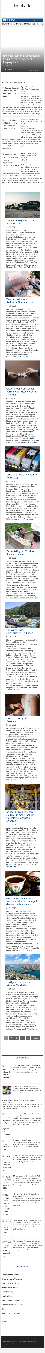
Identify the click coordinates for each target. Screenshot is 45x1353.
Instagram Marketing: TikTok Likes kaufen (27, 1220)
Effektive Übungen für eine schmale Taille (27, 1176)
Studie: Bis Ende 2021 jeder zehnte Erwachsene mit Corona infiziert (31, 121)
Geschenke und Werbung (12, 1279)
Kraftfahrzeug (7, 1292)
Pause (34, 20)
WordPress (31, 1341)
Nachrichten (8, 55)
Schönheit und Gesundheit (12, 1305)
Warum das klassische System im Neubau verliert (20, 301)
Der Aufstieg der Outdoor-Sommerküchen (21, 553)
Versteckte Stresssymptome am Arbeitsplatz (27, 1155)
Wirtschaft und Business (11, 1313)
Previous (37, 20)
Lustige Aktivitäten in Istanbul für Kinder (18, 984)
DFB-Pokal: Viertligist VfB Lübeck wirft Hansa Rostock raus (21, 60)
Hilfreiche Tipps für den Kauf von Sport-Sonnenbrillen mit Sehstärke (26, 1195)
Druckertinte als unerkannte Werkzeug (26, 1086)
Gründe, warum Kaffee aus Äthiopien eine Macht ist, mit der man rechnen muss (22, 901)
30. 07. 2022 (8, 65)
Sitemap (5, 1322)
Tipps (4, 1309)
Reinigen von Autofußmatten (22, 1140)
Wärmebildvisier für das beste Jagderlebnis (27, 1241)
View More (8, 69)
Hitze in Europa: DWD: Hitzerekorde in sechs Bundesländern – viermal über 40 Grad (31, 156)
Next (41, 20)
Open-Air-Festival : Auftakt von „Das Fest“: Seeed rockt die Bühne (31, 89)
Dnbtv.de (22, 5)
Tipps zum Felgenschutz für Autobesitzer (26, 1065)
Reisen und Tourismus (10, 1300)
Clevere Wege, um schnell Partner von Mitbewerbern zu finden (21, 391)
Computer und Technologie (12, 1274)
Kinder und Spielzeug (10, 1287)
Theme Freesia (22, 1341)
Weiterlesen (34, 114)
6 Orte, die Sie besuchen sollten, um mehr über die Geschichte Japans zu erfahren (20, 816)
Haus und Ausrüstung (10, 1283)
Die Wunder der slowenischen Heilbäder (19, 631)
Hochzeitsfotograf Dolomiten (16, 720)
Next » (35, 1038)
